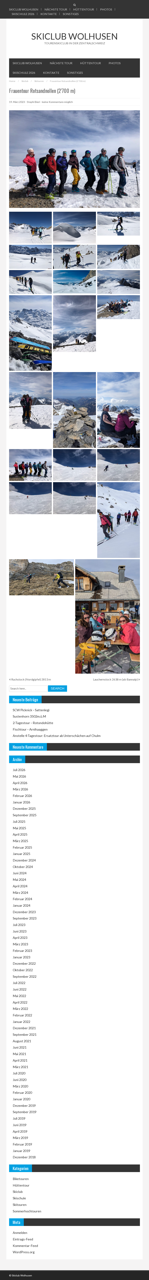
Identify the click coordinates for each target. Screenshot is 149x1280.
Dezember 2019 (24, 1106)
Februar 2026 (22, 796)
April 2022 (20, 1002)
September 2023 (24, 918)
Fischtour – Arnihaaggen (30, 729)
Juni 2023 (19, 931)
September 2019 (24, 1112)
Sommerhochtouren (27, 1211)
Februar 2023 (22, 951)
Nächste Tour (56, 9)
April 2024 (20, 886)
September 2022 (24, 976)
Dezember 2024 (24, 860)
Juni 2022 (19, 989)
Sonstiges (71, 14)
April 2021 (20, 1060)
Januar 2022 (21, 1022)
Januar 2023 (21, 957)
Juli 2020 (19, 1073)
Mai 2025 (19, 828)
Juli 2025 (19, 822)
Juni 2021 (19, 1047)
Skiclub (24, 81)
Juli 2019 (19, 1118)
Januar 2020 (21, 1099)
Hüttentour (83, 9)
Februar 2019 (22, 1144)
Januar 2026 (21, 802)
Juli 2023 (19, 925)
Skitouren (39, 81)
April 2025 (20, 834)
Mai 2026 (19, 776)
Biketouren (21, 1179)
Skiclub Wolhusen (23, 9)
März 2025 (20, 841)
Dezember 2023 (24, 912)
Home (12, 81)
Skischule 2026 (23, 14)
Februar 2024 (22, 899)
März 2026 (20, 789)
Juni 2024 (19, 873)
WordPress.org (24, 1252)
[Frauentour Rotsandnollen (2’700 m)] (74, 158)
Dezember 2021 (24, 1028)
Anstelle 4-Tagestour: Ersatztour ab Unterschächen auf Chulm (56, 736)
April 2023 (20, 938)
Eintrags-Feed (23, 1239)
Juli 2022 (19, 983)
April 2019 (20, 1131)
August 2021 (22, 1041)
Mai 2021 (19, 1054)
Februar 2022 (22, 1015)
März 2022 (20, 1009)
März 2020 (20, 1086)
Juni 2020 (19, 1080)
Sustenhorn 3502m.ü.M (29, 716)
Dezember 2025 (24, 808)
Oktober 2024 (23, 867)
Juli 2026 (19, 770)
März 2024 (20, 893)
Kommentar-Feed (25, 1246)
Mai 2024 (19, 880)
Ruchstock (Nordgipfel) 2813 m (31, 679)
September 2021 (24, 1034)
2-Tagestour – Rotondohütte (33, 723)
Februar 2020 (22, 1093)
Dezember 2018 (24, 1157)
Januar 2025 (21, 854)
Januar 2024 (21, 905)
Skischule (19, 1198)
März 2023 (20, 944)
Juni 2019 (19, 1125)
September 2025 (24, 815)
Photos (106, 9)
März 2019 (20, 1138)
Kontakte (49, 14)
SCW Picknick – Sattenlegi (31, 710)
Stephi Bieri (33, 101)
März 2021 (20, 1067)
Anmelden (20, 1233)
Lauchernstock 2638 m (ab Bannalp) (115, 679)
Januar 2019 (21, 1151)
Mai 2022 (19, 996)
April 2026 (20, 783)
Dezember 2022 (24, 963)
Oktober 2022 (23, 970)
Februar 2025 (22, 847)
